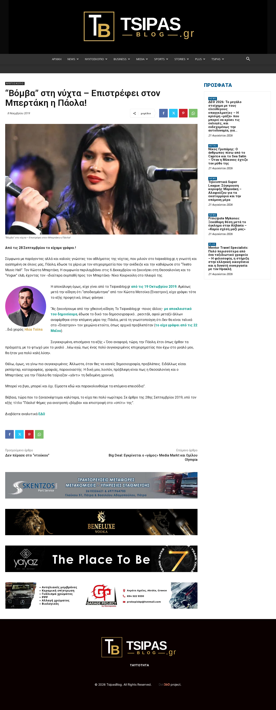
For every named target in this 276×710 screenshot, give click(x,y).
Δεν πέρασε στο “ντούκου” (27, 455)
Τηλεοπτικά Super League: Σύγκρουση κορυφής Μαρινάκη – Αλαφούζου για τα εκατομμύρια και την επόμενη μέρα (225, 191)
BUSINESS (120, 59)
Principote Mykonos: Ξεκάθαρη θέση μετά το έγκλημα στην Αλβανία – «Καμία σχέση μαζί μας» (227, 223)
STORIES (179, 59)
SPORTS (159, 59)
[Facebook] (163, 113)
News (212, 98)
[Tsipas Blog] (138, 27)
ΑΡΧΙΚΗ (56, 59)
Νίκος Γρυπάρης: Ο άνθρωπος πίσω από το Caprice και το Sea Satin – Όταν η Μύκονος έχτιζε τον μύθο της (228, 156)
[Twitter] (173, 113)
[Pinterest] (183, 113)
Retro (213, 146)
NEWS (71, 59)
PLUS (198, 59)
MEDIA (140, 59)
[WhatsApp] (193, 113)
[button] (248, 59)
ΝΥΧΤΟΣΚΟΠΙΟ (94, 59)
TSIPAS (216, 59)
